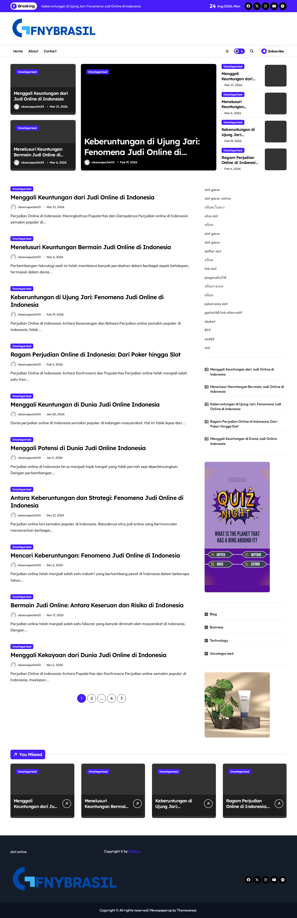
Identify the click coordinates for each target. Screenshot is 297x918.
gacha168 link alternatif (223, 312)
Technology (219, 640)
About (33, 51)
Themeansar (187, 910)
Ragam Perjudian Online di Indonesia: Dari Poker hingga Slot (142, 152)
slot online (18, 852)
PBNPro (134, 851)
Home (18, 51)
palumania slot (216, 304)
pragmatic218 (215, 277)
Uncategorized (27, 71)
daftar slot (213, 251)
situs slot (211, 216)
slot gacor (212, 189)
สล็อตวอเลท (214, 286)
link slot (211, 268)
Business (217, 627)
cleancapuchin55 (32, 106)
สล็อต (209, 224)
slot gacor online (218, 198)
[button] (212, 117)
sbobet (210, 321)
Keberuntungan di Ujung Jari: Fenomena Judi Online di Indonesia (240, 137)
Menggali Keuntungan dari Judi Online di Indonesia (41, 96)
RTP (208, 330)
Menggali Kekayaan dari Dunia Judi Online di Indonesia (88, 655)
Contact (50, 51)
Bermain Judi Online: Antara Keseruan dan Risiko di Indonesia (97, 605)
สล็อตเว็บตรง (215, 207)
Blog (213, 614)
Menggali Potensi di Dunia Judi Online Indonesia (78, 448)
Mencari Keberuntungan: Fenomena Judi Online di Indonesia (95, 555)
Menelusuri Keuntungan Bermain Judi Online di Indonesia (38, 154)
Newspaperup (161, 910)
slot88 (209, 339)
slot (207, 348)
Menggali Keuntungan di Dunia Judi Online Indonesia (85, 404)
